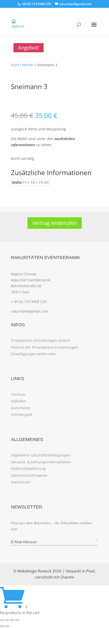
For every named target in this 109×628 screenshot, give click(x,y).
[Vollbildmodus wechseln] (7, 620)
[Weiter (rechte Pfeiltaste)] (7, 626)
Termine (18, 394)
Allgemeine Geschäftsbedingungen (40, 455)
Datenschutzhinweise (29, 475)
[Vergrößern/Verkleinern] (2, 620)
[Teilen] (12, 620)
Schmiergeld (21, 414)
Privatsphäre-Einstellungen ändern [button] (40, 340)
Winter (28, 64)
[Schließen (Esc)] (17, 620)
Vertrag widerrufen (54, 222)
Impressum (20, 482)
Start (15, 64)
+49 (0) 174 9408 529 (36, 4)
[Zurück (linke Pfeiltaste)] (2, 626)
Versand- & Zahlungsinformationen (41, 462)
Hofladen (18, 401)
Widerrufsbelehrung (28, 468)
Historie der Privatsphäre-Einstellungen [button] (44, 347)
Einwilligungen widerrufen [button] (33, 353)
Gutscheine (20, 407)
